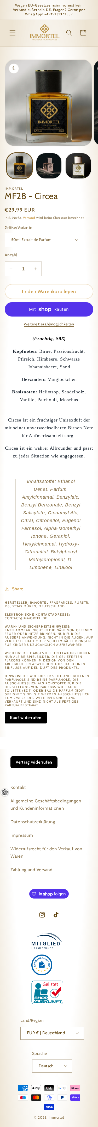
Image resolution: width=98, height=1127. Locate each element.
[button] (13, 33)
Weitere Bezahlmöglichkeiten (49, 324)
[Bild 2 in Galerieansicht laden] (49, 166)
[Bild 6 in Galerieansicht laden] (78, 166)
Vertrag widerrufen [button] (34, 762)
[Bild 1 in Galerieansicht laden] (19, 166)
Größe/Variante (18, 227)
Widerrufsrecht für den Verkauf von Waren (46, 852)
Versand (29, 218)
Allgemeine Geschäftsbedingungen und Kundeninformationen (45, 804)
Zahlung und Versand (31, 869)
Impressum (21, 835)
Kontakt (18, 787)
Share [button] (18, 588)
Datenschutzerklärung (32, 821)
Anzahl (11, 254)
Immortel (56, 1117)
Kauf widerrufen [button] (26, 717)
